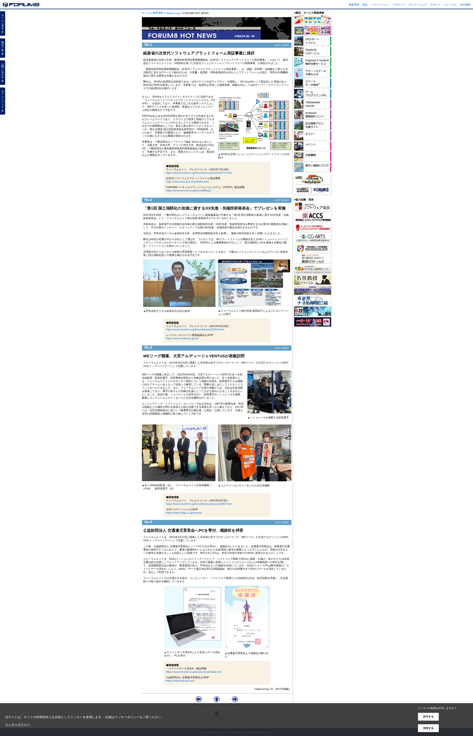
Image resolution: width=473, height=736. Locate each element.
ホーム (146, 12)
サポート (435, 4)
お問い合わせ (2, 71)
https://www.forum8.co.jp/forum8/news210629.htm (195, 329)
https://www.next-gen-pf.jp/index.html (187, 181)
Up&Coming (173, 13)
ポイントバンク (2, 99)
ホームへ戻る (2, 22)
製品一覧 (2, 46)
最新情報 (354, 4)
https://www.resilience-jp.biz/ (182, 338)
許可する (428, 716)
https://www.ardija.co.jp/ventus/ (184, 512)
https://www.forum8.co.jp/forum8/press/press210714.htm (199, 172)
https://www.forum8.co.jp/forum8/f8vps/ (188, 190)
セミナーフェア (418, 4)
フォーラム (450, 4)
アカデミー (398, 4)
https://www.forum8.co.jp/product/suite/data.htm (194, 671)
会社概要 (465, 4)
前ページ (198, 704)
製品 (365, 4)
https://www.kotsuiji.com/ (180, 680)
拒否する (428, 728)
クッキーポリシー (17, 724)
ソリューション (380, 4)
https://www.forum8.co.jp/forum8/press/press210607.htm (199, 503)
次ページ (235, 704)
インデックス (216, 704)
